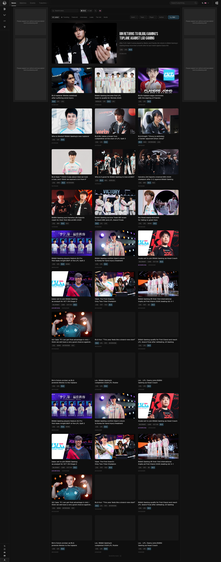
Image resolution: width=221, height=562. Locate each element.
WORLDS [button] (98, 101)
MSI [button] (106, 180)
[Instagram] (5, 549)
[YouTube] (5, 556)
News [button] (150, 223)
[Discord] (5, 552)
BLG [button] (130, 49)
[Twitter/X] (5, 546)
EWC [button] (144, 142)
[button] (177, 17)
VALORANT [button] (142, 261)
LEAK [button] (149, 261)
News (14, 3)
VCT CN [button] (155, 261)
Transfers (43, 3)
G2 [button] (149, 305)
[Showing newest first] (95, 11)
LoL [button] (121, 49)
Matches (23, 3)
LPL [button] (126, 49)
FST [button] (101, 305)
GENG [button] (59, 345)
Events (32, 3)
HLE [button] (153, 182)
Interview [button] (152, 142)
